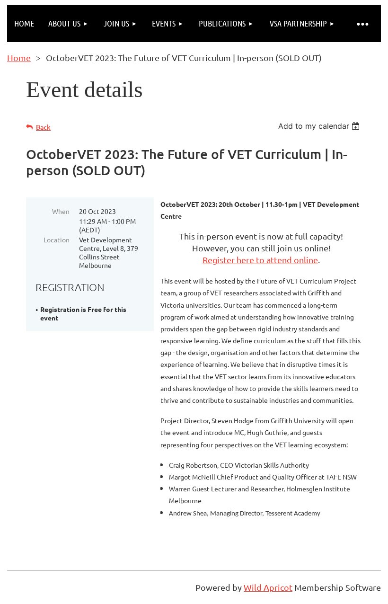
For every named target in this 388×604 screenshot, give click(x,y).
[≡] (362, 23)
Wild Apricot (268, 587)
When (61, 211)
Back (43, 127)
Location (57, 239)
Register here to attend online (260, 260)
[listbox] (320, 126)
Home (19, 57)
